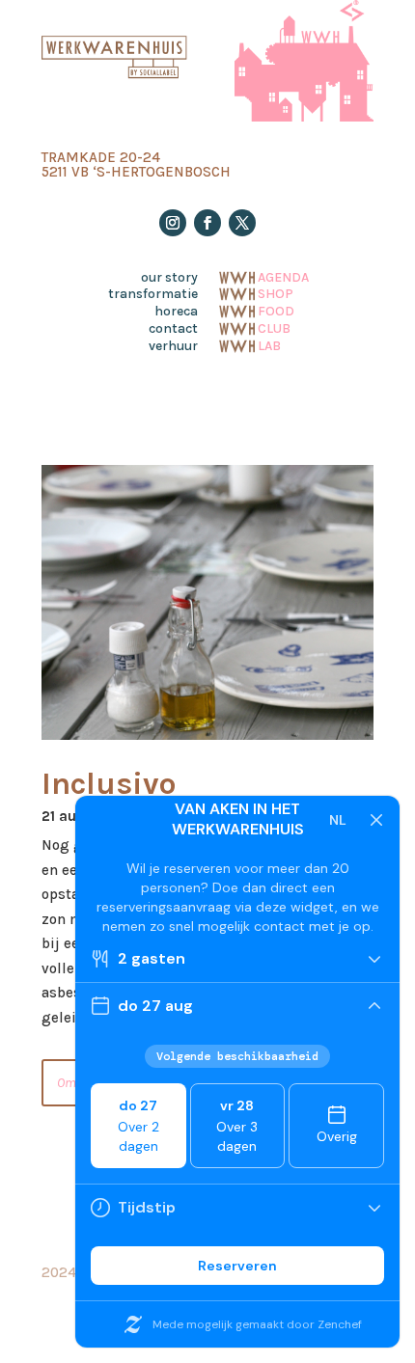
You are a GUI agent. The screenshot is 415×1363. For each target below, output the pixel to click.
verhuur (173, 346)
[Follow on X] (242, 222)
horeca (176, 311)
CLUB (274, 327)
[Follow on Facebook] (207, 222)
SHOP (275, 292)
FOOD (276, 309)
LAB (269, 344)
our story (169, 278)
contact (173, 329)
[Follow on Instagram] (172, 222)
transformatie (153, 294)
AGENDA (283, 276)
